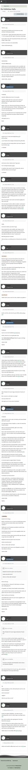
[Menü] (26, 1)
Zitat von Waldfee (9, 659)
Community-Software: (14, 765)
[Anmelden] (22, 2)
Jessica (4, 256)
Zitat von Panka (8, 628)
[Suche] (18, 1)
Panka (3, 11)
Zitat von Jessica (9, 568)
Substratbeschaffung (9, 338)
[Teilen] (26, 14)
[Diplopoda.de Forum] (3, 1)
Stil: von (14, 767)
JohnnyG (5, 295)
